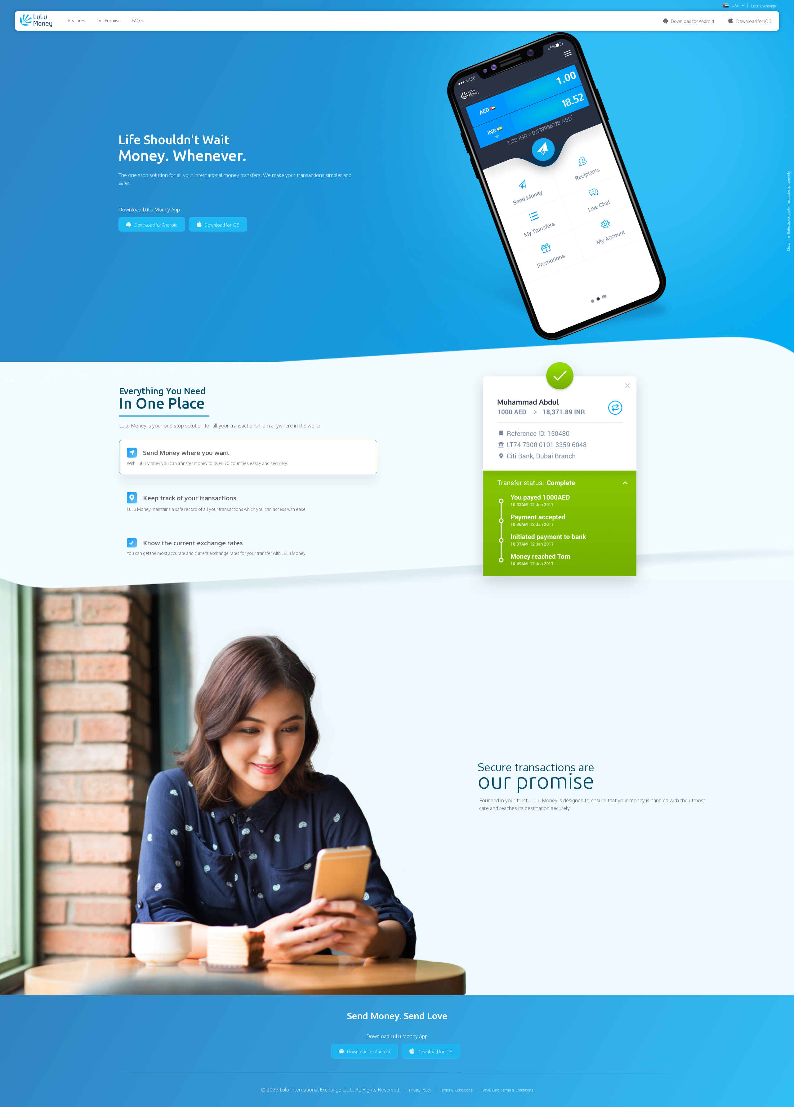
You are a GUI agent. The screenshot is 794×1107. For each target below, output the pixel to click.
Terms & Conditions (456, 1090)
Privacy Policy (420, 1090)
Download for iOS (753, 21)
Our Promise (108, 20)
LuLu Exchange (763, 6)
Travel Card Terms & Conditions (507, 1090)
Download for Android (692, 21)
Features (76, 20)
